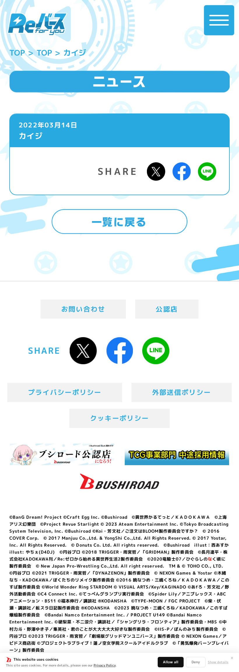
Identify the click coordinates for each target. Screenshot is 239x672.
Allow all (170, 661)
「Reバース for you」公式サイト (37, 24)
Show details (218, 662)
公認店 (167, 309)
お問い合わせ (83, 309)
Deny (195, 661)
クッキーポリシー (119, 418)
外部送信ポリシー (181, 392)
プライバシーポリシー (65, 392)
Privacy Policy (104, 665)
